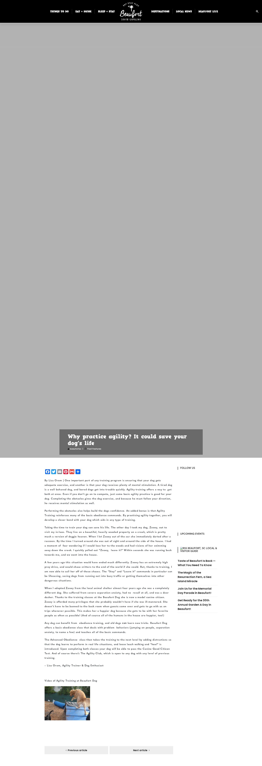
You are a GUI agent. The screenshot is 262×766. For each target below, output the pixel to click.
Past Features (94, 449)
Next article (140, 750)
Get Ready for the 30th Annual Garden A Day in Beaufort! (194, 604)
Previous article (77, 750)
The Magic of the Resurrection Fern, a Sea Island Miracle (194, 577)
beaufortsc (75, 449)
